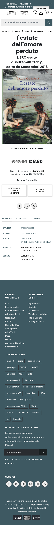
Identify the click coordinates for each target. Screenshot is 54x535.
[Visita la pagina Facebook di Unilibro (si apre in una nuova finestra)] (9, 484)
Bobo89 (29, 380)
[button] (48, 12)
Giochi (8, 339)
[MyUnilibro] (41, 13)
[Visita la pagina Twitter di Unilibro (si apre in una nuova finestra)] (16, 484)
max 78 (10, 360)
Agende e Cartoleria (14, 343)
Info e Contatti (35, 317)
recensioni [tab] (36, 218)
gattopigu (11, 367)
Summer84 (38, 171)
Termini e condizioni (37, 314)
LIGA (42, 393)
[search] (48, 22)
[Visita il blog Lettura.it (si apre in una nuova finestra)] (37, 484)
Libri (7, 303)
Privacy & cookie (36, 321)
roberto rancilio (14, 380)
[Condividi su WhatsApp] (34, 206)
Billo (30, 373)
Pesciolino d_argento (33, 386)
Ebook (8, 321)
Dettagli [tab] (7, 218)
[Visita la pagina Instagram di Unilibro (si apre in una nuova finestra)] (23, 484)
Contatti (32, 306)
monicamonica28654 (17, 405)
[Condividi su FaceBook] (19, 206)
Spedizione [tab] (21, 218)
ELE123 (23, 367)
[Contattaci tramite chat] (35, 13)
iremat (10, 412)
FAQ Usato (33, 310)
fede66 (35, 367)
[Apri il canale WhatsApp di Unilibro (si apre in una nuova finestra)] (30, 484)
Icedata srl (32, 511)
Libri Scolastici (12, 306)
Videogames (11, 328)
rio (8, 418)
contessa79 (22, 412)
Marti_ (34, 405)
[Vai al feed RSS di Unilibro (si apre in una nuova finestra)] (45, 484)
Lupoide (17, 418)
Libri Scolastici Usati (14, 310)
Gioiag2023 (25, 399)
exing (20, 360)
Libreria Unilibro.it (12, 296)
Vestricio (36, 412)
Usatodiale (31, 393)
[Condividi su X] (27, 206)
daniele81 (11, 399)
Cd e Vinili (10, 332)
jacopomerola (33, 360)
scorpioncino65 (14, 393)
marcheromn (13, 386)
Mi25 (21, 373)
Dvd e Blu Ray (12, 324)
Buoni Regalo (11, 346)
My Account (34, 303)
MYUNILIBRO (41, 8)
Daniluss (11, 373)
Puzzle (8, 335)
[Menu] (4, 13)
